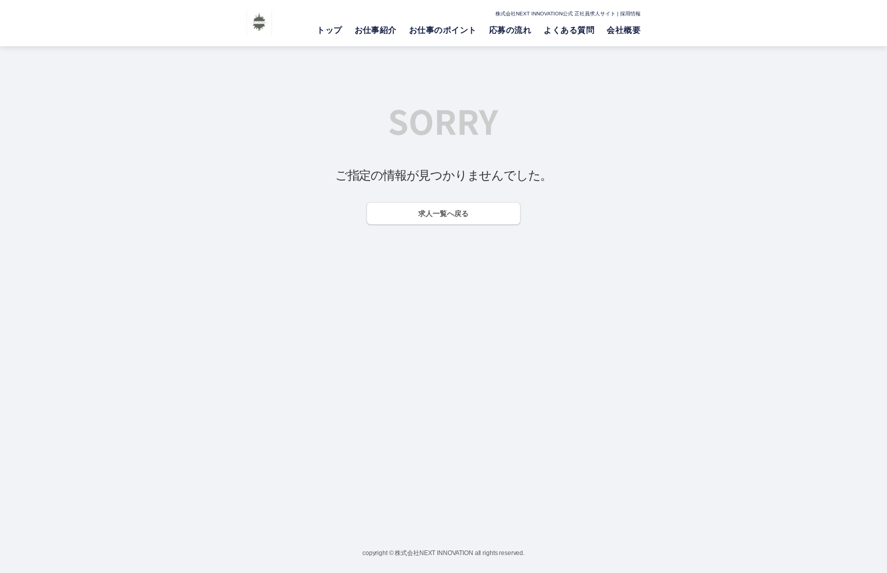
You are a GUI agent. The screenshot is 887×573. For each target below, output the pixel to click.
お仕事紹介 (376, 30)
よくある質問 (569, 30)
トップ (329, 30)
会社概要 (624, 30)
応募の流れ (510, 30)
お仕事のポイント (443, 30)
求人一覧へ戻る (443, 213)
